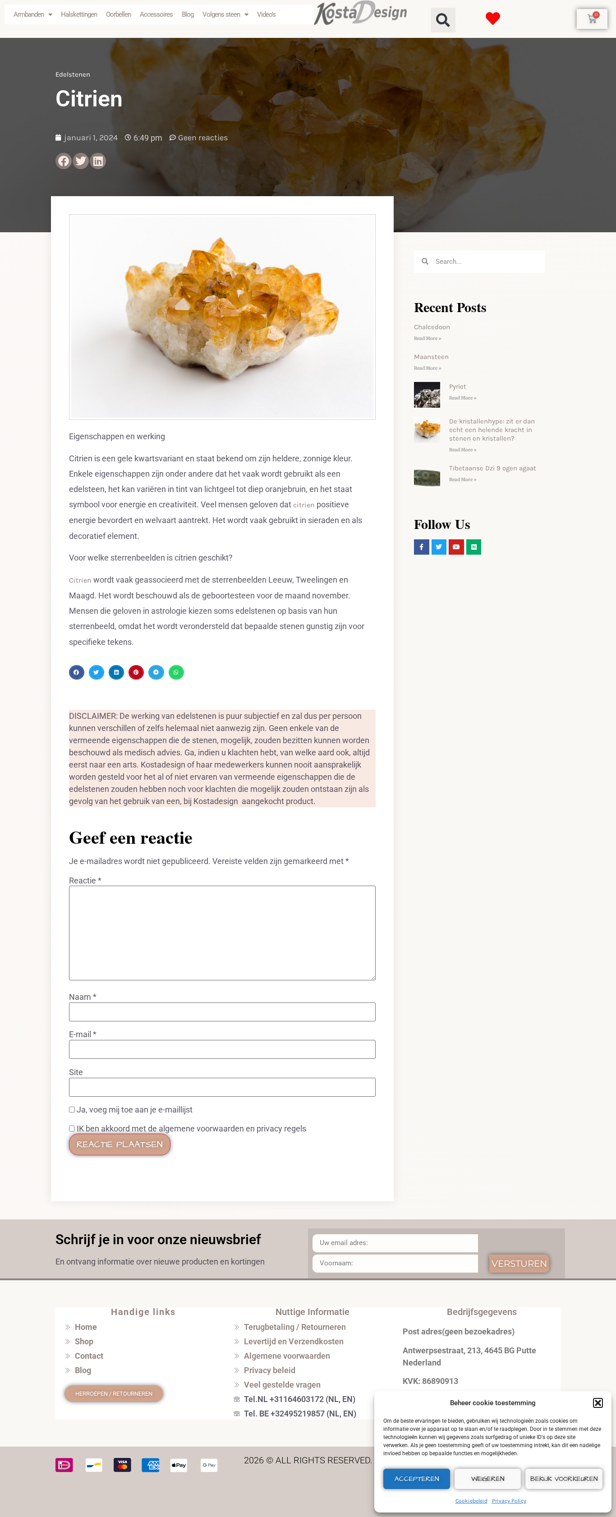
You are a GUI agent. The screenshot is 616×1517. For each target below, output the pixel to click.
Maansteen (431, 357)
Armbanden (29, 14)
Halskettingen (79, 14)
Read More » (427, 338)
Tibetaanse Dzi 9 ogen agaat (492, 468)
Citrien (81, 580)
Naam (83, 997)
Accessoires (156, 14)
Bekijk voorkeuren (564, 1479)
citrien (305, 505)
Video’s (266, 14)
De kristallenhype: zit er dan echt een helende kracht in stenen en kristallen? (492, 429)
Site (76, 1072)
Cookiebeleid (471, 1501)
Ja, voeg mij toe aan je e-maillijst (134, 1110)
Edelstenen (72, 74)
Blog (187, 14)
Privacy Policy (509, 1501)
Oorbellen (118, 14)
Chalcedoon (432, 327)
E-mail (83, 1034)
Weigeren (487, 1479)
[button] (597, 1402)
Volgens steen (221, 14)
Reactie (85, 881)
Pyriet (457, 386)
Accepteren (417, 1479)
